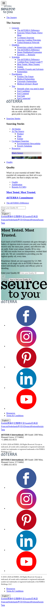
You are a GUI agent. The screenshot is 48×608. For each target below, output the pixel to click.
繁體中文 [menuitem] (20, 216)
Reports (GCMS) (19, 187)
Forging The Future (25, 76)
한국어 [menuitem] (21, 220)
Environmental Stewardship (28, 143)
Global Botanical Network (28, 42)
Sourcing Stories (13, 118)
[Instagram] (26, 346)
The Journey (11, 17)
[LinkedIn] (26, 388)
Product (20, 134)
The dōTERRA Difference (28, 30)
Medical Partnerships (26, 79)
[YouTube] (26, 408)
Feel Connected (23, 98)
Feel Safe (21, 96)
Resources (16, 148)
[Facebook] (26, 325)
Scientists (16, 57)
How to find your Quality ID (20, 280)
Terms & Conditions (14, 415)
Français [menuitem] (4, 220)
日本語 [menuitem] (34, 216)
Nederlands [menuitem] (13, 220)
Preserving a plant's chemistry (29, 47)
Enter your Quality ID (10, 273)
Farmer (20, 139)
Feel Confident (23, 91)
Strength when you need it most (30, 89)
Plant (19, 136)
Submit (5, 280)
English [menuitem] (4, 216)
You (13, 86)
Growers (15, 28)
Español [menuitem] (28, 216)
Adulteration (17, 184)
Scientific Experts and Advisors (30, 69)
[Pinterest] (26, 367)
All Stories (16, 129)
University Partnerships (27, 81)
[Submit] (3, 210)
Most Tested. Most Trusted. (28, 64)
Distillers (15, 45)
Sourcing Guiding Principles (29, 40)
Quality (9, 162)
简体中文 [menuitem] (11, 216)
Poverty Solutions (24, 146)
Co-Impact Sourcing (25, 37)
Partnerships (22, 72)
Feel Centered (23, 93)
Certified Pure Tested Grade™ (30, 62)
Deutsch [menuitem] (27, 220)
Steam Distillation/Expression (29, 52)
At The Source (18, 131)
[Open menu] (3, 3)
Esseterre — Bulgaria (26, 54)
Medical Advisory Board (27, 84)
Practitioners (17, 74)
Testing (20, 67)
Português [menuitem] (35, 220)
